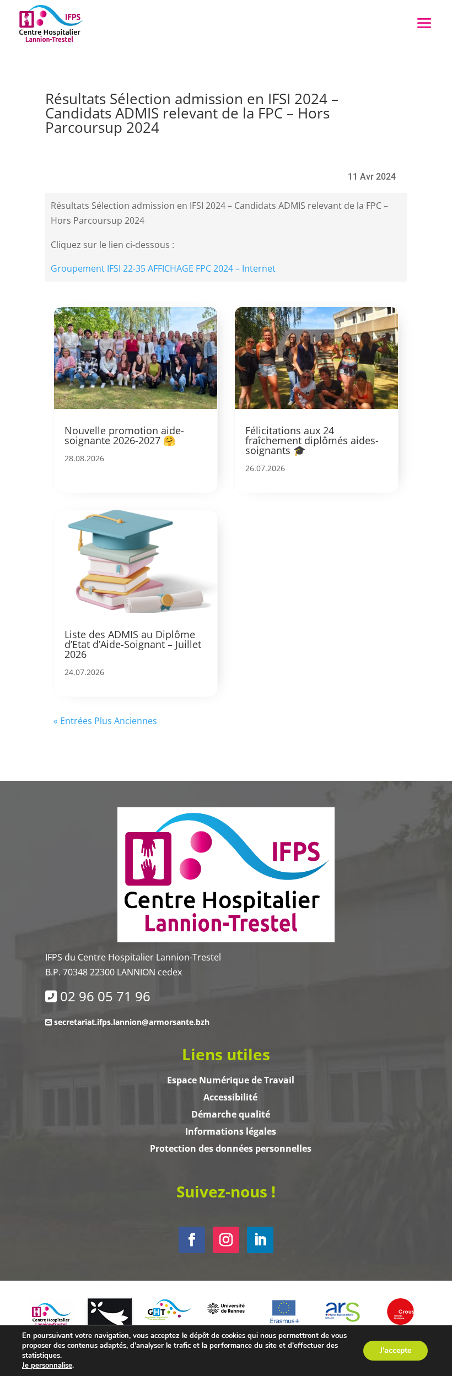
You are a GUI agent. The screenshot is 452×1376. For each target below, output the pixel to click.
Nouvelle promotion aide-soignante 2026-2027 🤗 (124, 435)
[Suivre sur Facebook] (192, 1240)
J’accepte (395, 1350)
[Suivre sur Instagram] (226, 1240)
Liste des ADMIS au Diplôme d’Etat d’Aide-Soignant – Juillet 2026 (132, 644)
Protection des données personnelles (230, 1148)
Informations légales (230, 1131)
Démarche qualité (230, 1114)
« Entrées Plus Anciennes (105, 721)
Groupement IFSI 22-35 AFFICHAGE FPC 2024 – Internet (163, 268)
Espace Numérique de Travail (230, 1080)
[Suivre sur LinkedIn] (260, 1240)
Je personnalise (47, 1365)
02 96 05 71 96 (105, 996)
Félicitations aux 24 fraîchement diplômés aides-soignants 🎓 (312, 440)
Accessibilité (230, 1097)
